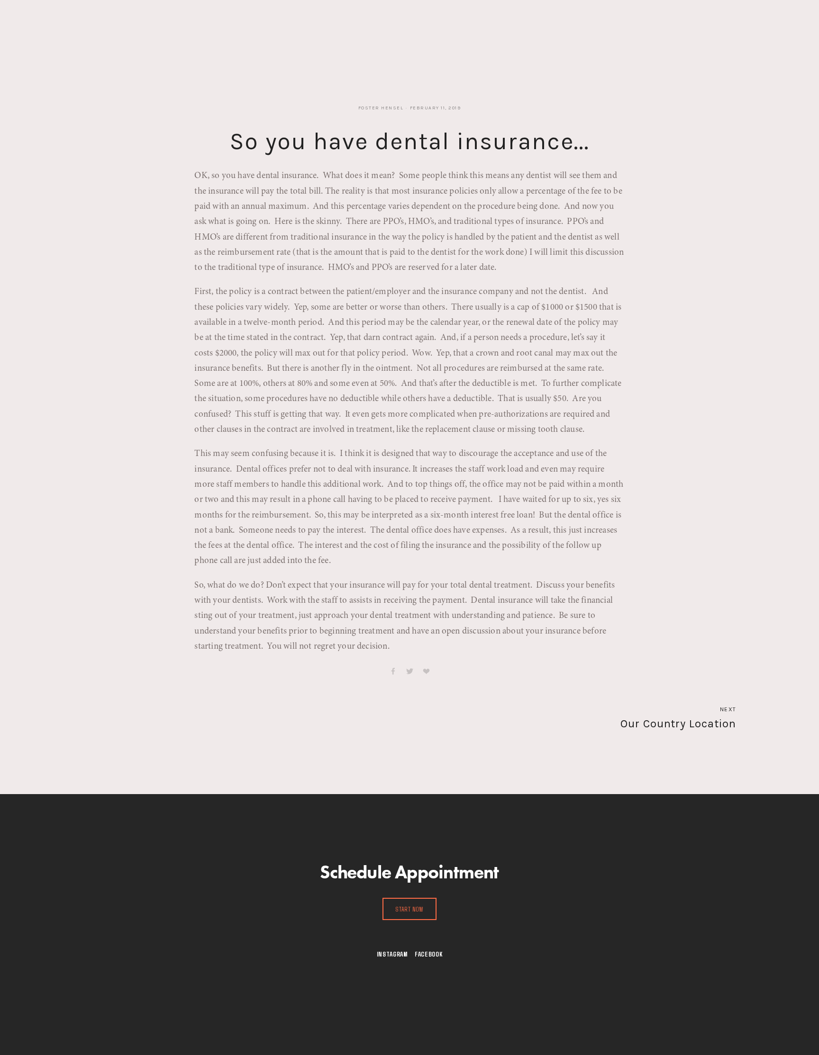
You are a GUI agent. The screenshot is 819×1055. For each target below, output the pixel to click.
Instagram (392, 954)
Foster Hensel (381, 108)
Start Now (409, 909)
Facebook (429, 954)
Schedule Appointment (303, 30)
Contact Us (375, 30)
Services (235, 30)
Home (98, 30)
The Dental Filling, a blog (165, 30)
